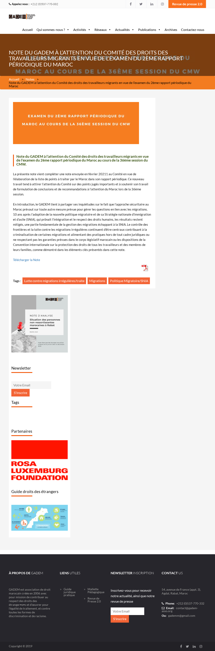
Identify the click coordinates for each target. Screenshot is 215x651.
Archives (171, 30)
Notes (30, 79)
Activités (79, 30)
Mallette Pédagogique (96, 603)
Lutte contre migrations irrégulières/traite (54, 281)
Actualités (122, 30)
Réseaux (100, 30)
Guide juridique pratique (70, 605)
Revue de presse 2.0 (187, 4)
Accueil (27, 30)
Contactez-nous (192, 30)
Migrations (97, 281)
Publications (147, 30)
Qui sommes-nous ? (51, 30)
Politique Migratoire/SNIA (129, 281)
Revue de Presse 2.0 (94, 613)
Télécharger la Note (26, 260)
